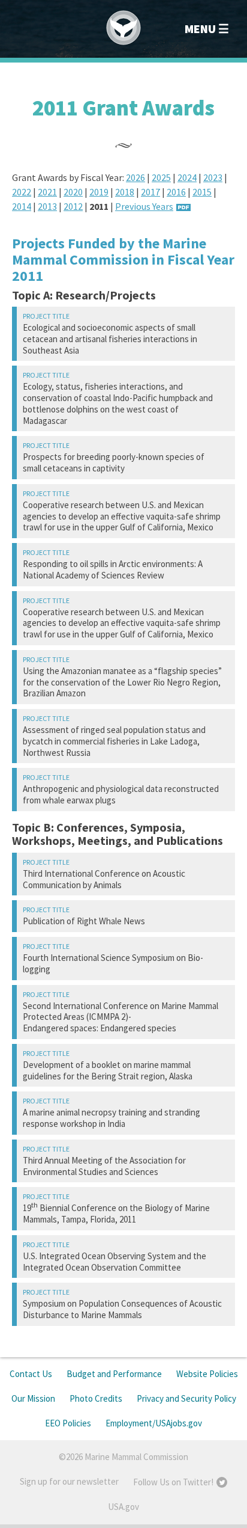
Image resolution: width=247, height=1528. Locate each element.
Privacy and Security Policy (186, 1398)
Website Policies (207, 1373)
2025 (161, 177)
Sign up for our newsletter (69, 1481)
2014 (21, 206)
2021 (47, 192)
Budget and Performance (114, 1373)
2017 (150, 192)
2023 (212, 177)
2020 (73, 192)
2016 (176, 192)
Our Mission (33, 1398)
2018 (124, 192)
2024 (187, 177)
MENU (200, 28)
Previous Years (144, 206)
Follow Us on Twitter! (173, 1482)
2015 (202, 192)
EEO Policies (68, 1423)
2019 (99, 192)
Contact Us (31, 1373)
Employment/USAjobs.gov (154, 1423)
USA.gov (123, 1506)
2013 (47, 206)
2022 (21, 192)
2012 (73, 206)
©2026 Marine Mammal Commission (123, 1456)
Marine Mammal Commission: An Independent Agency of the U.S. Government (123, 27)
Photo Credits (96, 1398)
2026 (135, 177)
